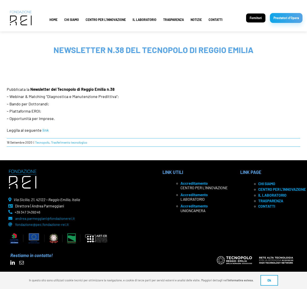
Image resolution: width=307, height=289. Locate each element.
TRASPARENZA (173, 20)
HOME (53, 20)
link (46, 130)
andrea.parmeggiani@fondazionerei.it (45, 218)
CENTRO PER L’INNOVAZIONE (106, 20)
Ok (269, 280)
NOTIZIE (196, 20)
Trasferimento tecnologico (69, 142)
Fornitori (256, 18)
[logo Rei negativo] (22, 171)
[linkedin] (12, 262)
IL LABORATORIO (144, 20)
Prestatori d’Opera (286, 18)
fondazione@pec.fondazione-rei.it (42, 224)
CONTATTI (215, 20)
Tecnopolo (42, 142)
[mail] (21, 262)
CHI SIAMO (71, 20)
